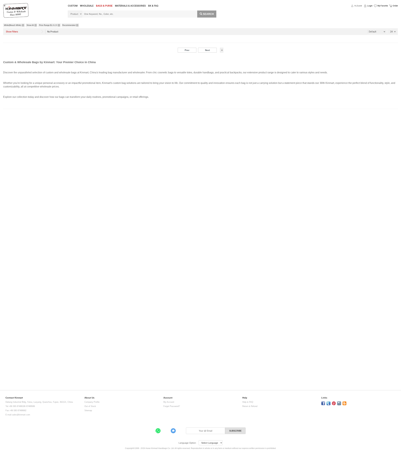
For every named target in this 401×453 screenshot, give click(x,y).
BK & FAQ (153, 5)
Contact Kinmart (14, 398)
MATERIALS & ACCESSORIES (130, 5)
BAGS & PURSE (104, 5)
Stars (8, 153)
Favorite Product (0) (375, 11)
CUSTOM (73, 5)
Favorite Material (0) (375, 15)
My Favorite (383, 6)
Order (395, 6)
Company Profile (91, 402)
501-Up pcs (7, 326)
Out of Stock (90, 406)
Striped (9, 148)
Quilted (9, 168)
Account (167, 398)
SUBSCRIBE (235, 430)
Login (369, 6)
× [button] (12, 209)
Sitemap (88, 410)
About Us (89, 398)
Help (244, 398)
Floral (9, 164)
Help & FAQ (247, 402)
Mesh (9, 129)
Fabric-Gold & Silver (9, 121)
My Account (168, 402)
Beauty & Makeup (11, 188)
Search (208, 14)
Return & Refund (249, 406)
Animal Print (8, 158)
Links (324, 398)
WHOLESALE (87, 5)
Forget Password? (171, 406)
